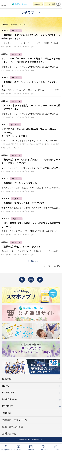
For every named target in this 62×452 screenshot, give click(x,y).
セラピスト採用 (50, 4)
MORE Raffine (9, 399)
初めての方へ (38, 4)
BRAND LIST (9, 392)
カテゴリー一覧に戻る (52, 266)
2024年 (22, 24)
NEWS (5, 386)
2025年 (13, 24)
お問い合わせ (9, 433)
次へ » (34, 261)
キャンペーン (16, 31)
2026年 (4, 24)
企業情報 (6, 413)
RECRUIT (7, 406)
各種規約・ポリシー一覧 (15, 420)
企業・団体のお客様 (12, 426)
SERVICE (7, 379)
